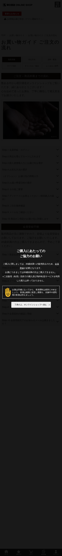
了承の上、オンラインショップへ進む (30, 305)
